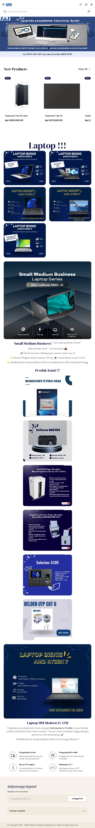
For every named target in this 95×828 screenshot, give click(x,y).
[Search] (90, 11)
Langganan (77, 798)
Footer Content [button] (17, 810)
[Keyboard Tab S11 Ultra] (22, 94)
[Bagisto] (9, 4)
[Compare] (80, 5)
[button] (86, 4)
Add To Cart (16, 126)
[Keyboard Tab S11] (62, 94)
